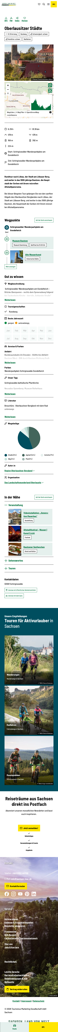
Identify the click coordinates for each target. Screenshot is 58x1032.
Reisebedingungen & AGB (16, 978)
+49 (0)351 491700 (20, 873)
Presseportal (10, 931)
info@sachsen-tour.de (21, 878)
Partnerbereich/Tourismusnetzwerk (21, 938)
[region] (29, 100)
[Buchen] (54, 4)
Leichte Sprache (12, 971)
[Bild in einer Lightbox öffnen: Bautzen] (29, 62)
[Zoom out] (8, 89)
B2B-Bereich (10, 934)
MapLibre (10, 112)
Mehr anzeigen (10, 267)
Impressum (26, 1001)
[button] (52, 1020)
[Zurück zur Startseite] (9, 4)
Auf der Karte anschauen (44, 220)
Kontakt (16, 1001)
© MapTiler (20, 112)
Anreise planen (11, 919)
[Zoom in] (8, 85)
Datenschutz (38, 1001)
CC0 (19, 540)
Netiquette (9, 981)
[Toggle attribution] (50, 112)
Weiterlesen (10, 299)
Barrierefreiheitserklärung (17, 975)
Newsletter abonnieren (15, 925)
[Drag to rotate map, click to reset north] (8, 93)
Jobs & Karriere (12, 947)
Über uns (9, 943)
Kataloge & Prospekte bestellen (19, 922)
